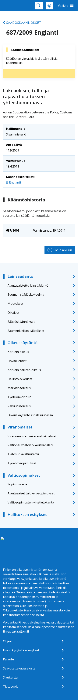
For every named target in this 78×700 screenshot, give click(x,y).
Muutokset (15, 303)
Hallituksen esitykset (27, 514)
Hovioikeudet (17, 361)
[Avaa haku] (39, 5)
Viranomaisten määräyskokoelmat (32, 436)
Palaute (8, 659)
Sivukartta (10, 677)
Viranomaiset (20, 427)
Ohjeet (7, 641)
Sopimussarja (17, 484)
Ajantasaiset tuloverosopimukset (31, 493)
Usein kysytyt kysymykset (21, 650)
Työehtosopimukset (22, 463)
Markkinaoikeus (19, 388)
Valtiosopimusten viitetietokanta (31, 502)
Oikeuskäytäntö (22, 342)
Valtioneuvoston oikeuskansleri (30, 445)
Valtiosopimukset (24, 475)
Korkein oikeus (18, 352)
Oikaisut (13, 313)
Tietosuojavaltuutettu (23, 454)
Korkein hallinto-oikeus (24, 370)
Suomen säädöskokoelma (26, 294)
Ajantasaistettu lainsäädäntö (28, 285)
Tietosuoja (10, 686)
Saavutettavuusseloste (19, 668)
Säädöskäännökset (23, 23)
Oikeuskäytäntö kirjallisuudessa (30, 415)
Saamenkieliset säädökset (26, 331)
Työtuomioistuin (19, 397)
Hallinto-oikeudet (20, 379)
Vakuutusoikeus (19, 406)
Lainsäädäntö (20, 276)
